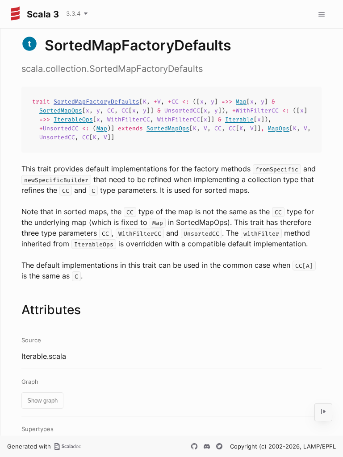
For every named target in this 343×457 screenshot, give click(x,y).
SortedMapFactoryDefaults (96, 101)
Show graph (42, 400)
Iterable (239, 119)
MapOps (278, 128)
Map (241, 101)
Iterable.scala (43, 356)
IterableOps (73, 119)
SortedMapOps (60, 110)
